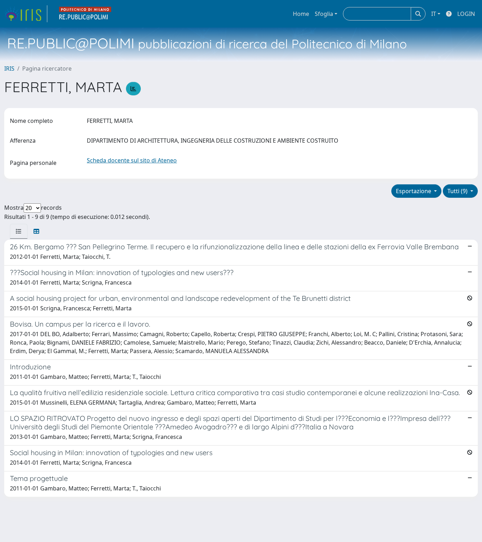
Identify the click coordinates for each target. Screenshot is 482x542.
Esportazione (414, 191)
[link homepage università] (85, 13)
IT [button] (433, 14)
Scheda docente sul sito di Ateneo (132, 160)
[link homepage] (25, 13)
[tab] (19, 231)
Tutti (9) (458, 191)
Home (301, 14)
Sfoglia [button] (324, 14)
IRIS (9, 68)
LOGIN (466, 14)
